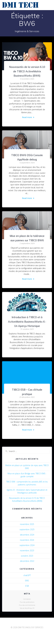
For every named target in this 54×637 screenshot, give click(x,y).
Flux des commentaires (27, 605)
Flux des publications (27, 602)
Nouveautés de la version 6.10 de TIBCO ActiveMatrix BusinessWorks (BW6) (27, 71)
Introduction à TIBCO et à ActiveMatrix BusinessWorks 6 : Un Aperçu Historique (27, 322)
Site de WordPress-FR (27, 608)
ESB (27, 586)
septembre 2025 (27, 529)
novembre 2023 (27, 550)
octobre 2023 (27, 555)
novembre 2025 (27, 524)
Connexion (27, 599)
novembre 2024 (27, 540)
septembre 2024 (27, 545)
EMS (27, 580)
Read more (27, 117)
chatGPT (27, 575)
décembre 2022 (27, 561)
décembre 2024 (27, 534)
